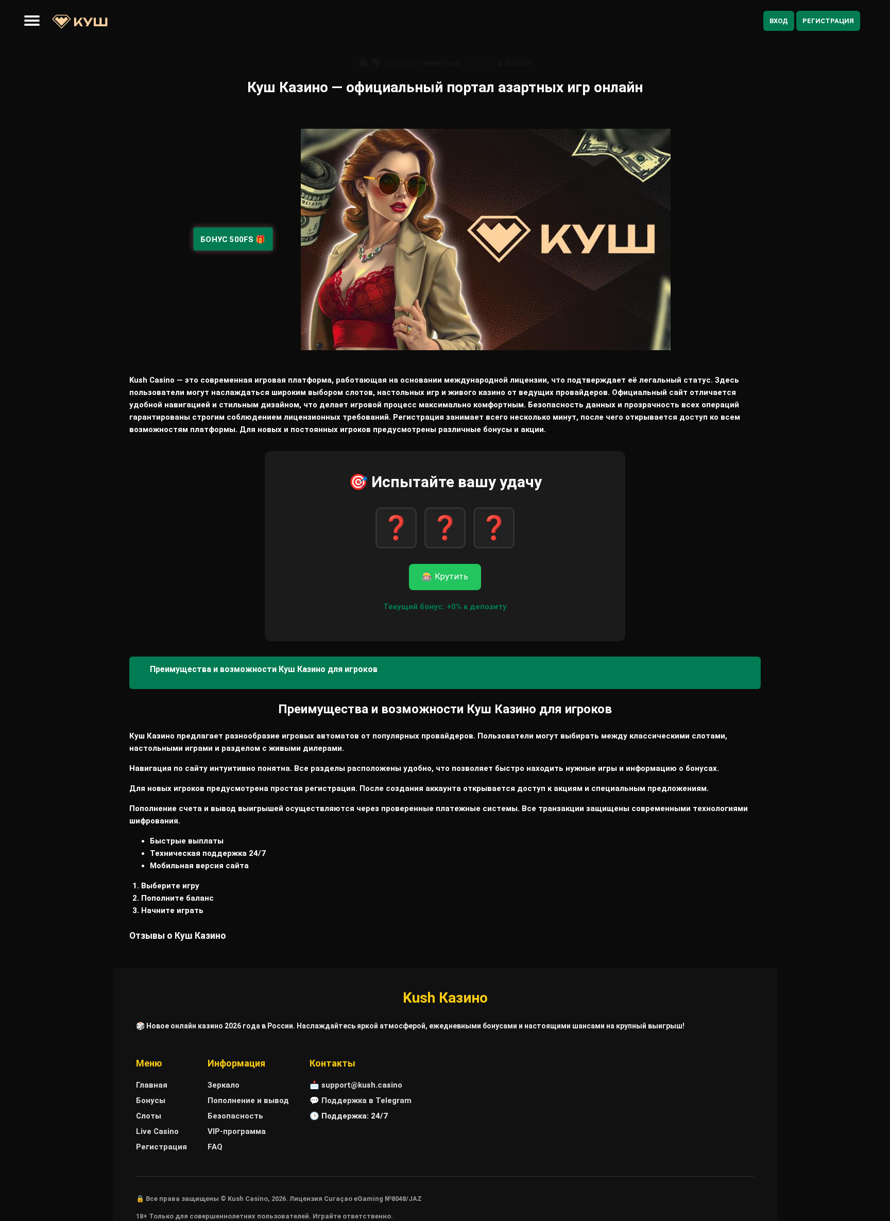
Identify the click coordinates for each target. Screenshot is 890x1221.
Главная (151, 1085)
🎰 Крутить (445, 576)
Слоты (148, 1116)
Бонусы (150, 1100)
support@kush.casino (361, 1085)
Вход (778, 21)
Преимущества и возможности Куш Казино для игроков (264, 669)
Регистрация (828, 21)
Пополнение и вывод (248, 1100)
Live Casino (157, 1131)
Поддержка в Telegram (366, 1100)
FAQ (215, 1146)
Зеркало (223, 1085)
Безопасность (235, 1116)
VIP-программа (237, 1131)
